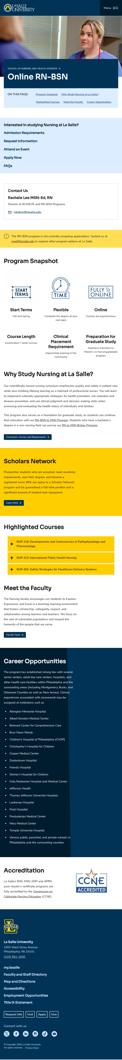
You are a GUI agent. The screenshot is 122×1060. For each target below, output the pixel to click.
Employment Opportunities (26, 996)
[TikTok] (45, 1034)
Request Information (20, 141)
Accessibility (14, 989)
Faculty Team (13, 634)
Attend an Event (17, 149)
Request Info (13, 1014)
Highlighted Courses (48, 102)
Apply (42, 1014)
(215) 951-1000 (14, 957)
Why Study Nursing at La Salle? (79, 94)
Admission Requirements (24, 133)
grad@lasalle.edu (22, 241)
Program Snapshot (47, 94)
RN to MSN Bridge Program (79, 425)
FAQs (8, 166)
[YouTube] (54, 1034)
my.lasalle (12, 968)
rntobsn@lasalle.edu (27, 212)
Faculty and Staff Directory (25, 975)
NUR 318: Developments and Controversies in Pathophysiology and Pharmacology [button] (61, 544)
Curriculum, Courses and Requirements (26, 437)
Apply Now (13, 158)
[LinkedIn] (26, 1034)
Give (54, 1014)
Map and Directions (19, 982)
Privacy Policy (32, 1047)
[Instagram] (35, 1034)
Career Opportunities (99, 102)
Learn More (12, 502)
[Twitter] (7, 1034)
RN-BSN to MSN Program (51, 420)
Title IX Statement (18, 1003)
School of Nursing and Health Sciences (32, 68)
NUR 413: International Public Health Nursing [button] (47, 558)
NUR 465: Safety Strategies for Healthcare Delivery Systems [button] (57, 569)
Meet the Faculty (73, 102)
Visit (30, 1014)
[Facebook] (16, 1034)
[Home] (19, 8)
